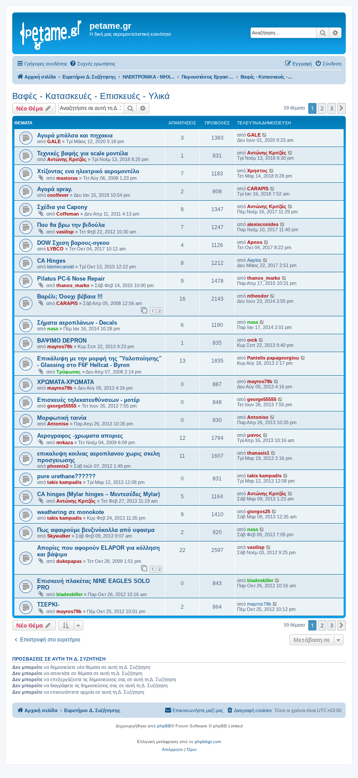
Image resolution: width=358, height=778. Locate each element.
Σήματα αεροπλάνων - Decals (77, 322)
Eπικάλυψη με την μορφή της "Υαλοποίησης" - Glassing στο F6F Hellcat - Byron (99, 361)
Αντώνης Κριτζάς (66, 159)
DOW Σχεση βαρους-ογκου (73, 243)
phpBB (164, 725)
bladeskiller (69, 594)
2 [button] (322, 108)
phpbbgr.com (208, 741)
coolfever (58, 195)
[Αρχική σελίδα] (52, 33)
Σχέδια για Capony (62, 207)
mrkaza (64, 442)
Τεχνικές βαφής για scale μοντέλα (82, 153)
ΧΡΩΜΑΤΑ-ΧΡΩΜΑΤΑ (65, 382)
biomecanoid (60, 266)
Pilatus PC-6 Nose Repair (71, 278)
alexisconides (263, 224)
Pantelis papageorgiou (273, 357)
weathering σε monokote (70, 512)
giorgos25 (258, 511)
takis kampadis (64, 482)
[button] (341, 108)
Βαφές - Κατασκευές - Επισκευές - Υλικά (91, 96)
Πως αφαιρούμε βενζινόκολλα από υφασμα (96, 530)
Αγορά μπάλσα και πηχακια (75, 135)
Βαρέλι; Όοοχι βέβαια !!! (70, 296)
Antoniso (58, 423)
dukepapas (69, 561)
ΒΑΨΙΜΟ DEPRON (61, 340)
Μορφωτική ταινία (61, 418)
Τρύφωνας (68, 371)
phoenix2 (58, 466)
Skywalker (58, 535)
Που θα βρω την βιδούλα (71, 225)
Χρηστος (257, 170)
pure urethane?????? (66, 476)
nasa (52, 328)
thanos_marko (73, 285)
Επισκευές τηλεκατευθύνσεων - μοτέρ (88, 400)
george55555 (61, 405)
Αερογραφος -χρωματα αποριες (80, 435)
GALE (54, 141)
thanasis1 (258, 453)
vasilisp (65, 231)
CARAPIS (257, 188)
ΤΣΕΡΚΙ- (48, 604)
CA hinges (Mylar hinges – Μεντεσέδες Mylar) (98, 494)
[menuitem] (92, 63)
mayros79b (59, 346)
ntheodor (257, 295)
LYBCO (55, 248)
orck (252, 340)
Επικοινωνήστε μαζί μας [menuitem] (197, 710)
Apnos (254, 242)
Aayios (254, 260)
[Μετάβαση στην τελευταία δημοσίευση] (265, 134)
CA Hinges (51, 260)
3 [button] (331, 108)
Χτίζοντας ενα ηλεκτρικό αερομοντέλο (88, 171)
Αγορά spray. (54, 189)
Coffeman (67, 213)
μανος (254, 435)
